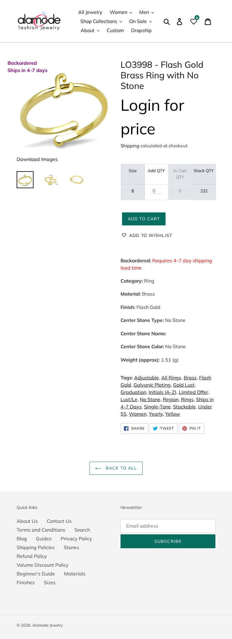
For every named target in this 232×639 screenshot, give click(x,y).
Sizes (50, 582)
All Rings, (171, 378)
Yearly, (156, 414)
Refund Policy (32, 556)
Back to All (120, 468)
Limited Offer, (194, 392)
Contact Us (59, 521)
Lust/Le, (130, 399)
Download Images (37, 159)
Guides (44, 539)
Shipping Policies (36, 547)
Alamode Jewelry (47, 625)
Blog (22, 539)
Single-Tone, (158, 407)
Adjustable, (147, 378)
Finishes (26, 582)
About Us (27, 521)
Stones (71, 547)
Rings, (188, 399)
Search (82, 530)
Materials (74, 574)
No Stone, (151, 399)
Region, (171, 399)
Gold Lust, (184, 385)
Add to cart (144, 218)
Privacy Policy (76, 539)
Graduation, (134, 392)
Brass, (191, 378)
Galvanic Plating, (153, 385)
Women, (138, 414)
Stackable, (185, 407)
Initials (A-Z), (163, 392)
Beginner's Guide (36, 574)
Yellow (172, 414)
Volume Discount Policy (43, 565)
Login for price (152, 116)
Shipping (130, 146)
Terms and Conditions (41, 530)
